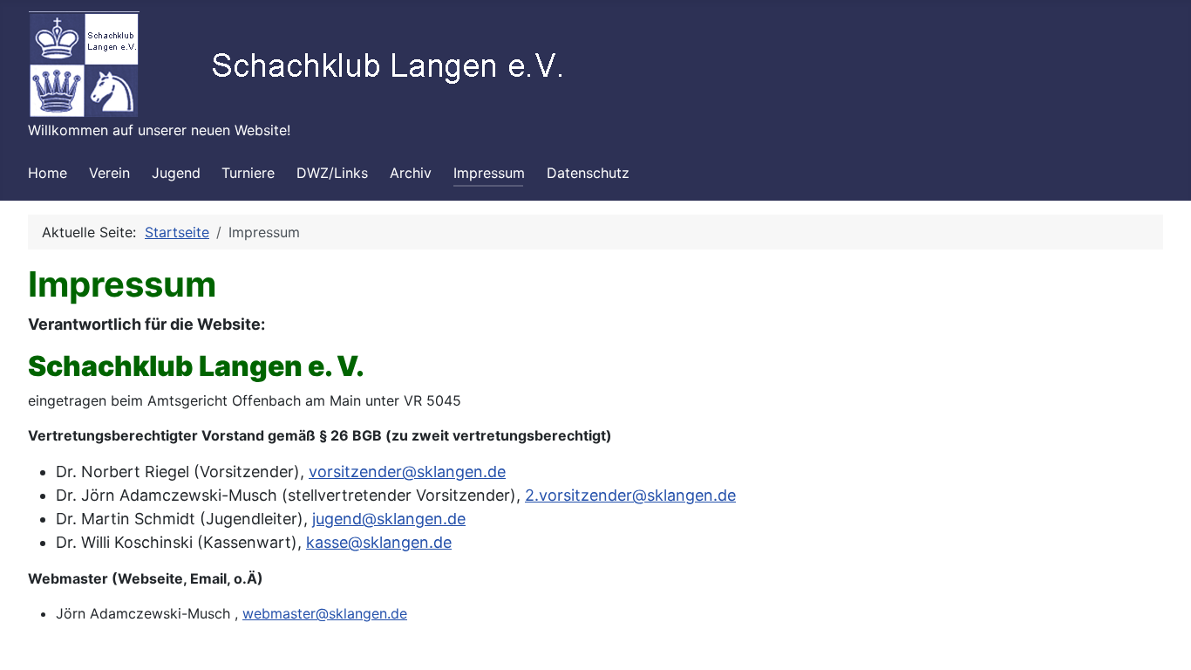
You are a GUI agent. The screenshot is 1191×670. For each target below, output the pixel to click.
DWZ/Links (332, 172)
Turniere (248, 172)
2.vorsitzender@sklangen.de (630, 495)
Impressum (489, 172)
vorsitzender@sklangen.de (407, 471)
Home (47, 172)
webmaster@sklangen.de (324, 613)
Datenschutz (588, 172)
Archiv (411, 172)
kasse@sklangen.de (379, 542)
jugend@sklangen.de (389, 518)
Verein (109, 172)
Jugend (176, 172)
